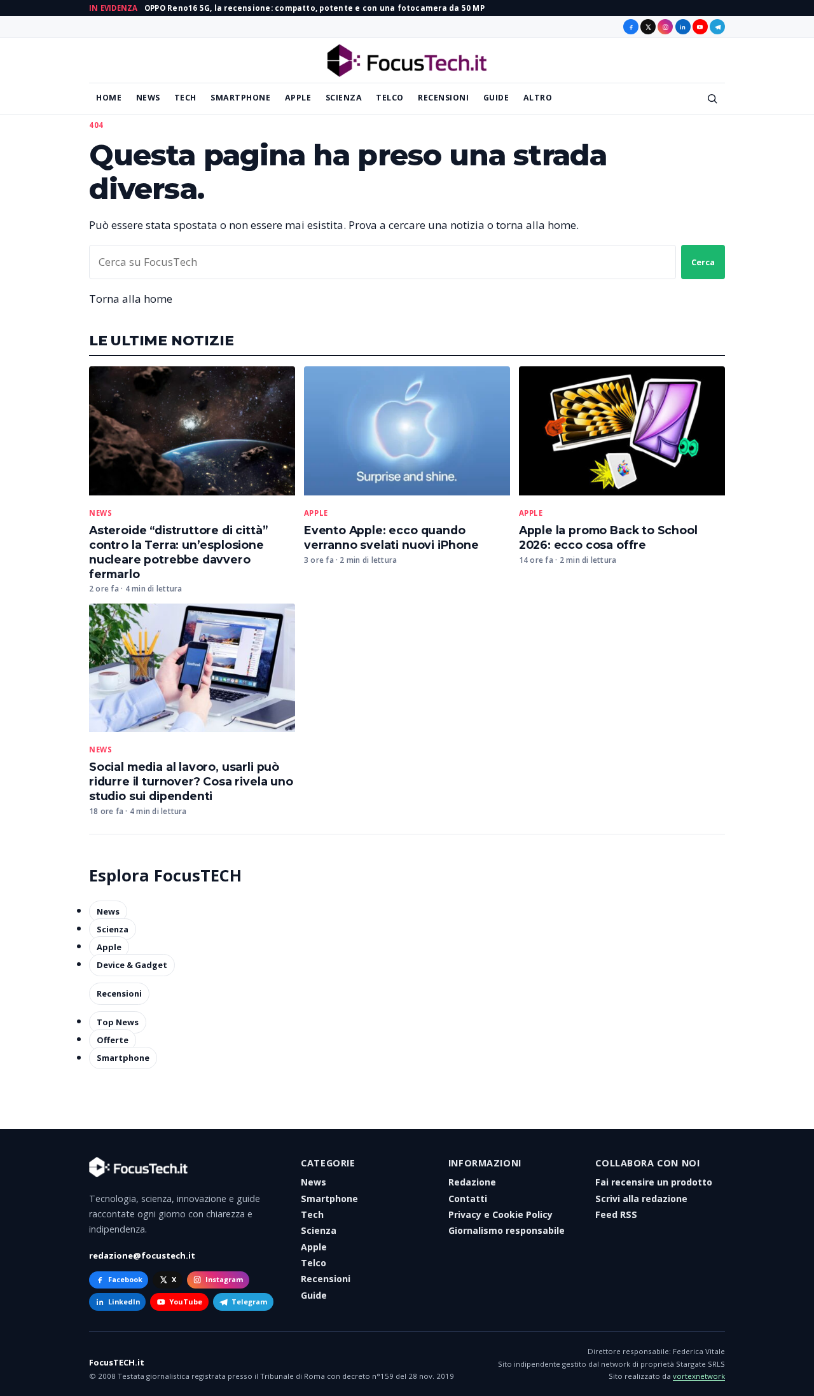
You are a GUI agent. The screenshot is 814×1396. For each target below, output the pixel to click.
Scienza (344, 97)
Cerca (703, 262)
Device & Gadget (132, 965)
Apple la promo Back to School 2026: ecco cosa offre (608, 537)
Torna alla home (130, 298)
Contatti (467, 1198)
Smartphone (240, 97)
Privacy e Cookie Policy (500, 1214)
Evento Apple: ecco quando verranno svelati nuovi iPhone (391, 537)
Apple (298, 97)
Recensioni (443, 97)
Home (108, 97)
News (148, 97)
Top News (118, 1022)
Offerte (112, 1040)
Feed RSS (616, 1214)
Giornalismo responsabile (506, 1230)
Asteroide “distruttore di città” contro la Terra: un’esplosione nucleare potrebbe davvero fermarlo (178, 552)
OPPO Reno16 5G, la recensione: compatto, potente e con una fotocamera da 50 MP (314, 8)
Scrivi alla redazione (641, 1198)
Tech (185, 97)
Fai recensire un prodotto (653, 1182)
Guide (496, 97)
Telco (390, 97)
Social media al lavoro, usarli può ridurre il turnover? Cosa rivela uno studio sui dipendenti (191, 781)
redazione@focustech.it (142, 1255)
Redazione (472, 1182)
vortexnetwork (699, 1376)
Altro (538, 97)
